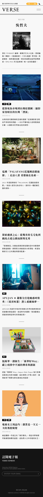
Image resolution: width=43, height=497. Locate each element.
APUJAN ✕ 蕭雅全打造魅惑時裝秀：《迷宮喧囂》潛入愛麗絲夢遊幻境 (21, 301)
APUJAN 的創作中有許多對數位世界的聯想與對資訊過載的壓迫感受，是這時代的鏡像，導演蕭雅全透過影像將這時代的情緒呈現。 (21, 312)
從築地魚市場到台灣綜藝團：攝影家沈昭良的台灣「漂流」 (21, 110)
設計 (4, 293)
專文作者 (21, 19)
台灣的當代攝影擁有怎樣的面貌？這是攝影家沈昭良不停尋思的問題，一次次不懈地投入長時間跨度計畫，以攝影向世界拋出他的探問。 (21, 122)
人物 (4, 104)
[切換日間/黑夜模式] (39, 4)
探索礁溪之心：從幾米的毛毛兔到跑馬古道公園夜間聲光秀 (21, 236)
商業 (9, 420)
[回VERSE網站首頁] (10, 9)
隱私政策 (24, 490)
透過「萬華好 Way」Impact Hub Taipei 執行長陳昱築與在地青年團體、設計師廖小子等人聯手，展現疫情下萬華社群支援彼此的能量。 (21, 375)
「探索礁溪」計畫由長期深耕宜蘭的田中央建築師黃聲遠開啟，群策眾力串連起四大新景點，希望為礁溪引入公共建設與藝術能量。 (21, 248)
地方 (4, 357)
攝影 (9, 104)
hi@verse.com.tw (13, 493)
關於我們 (18, 490)
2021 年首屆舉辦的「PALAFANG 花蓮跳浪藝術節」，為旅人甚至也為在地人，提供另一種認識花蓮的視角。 (20, 185)
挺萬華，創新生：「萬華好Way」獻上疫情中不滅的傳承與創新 (21, 363)
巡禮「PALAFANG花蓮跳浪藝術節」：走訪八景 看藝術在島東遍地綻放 (21, 175)
